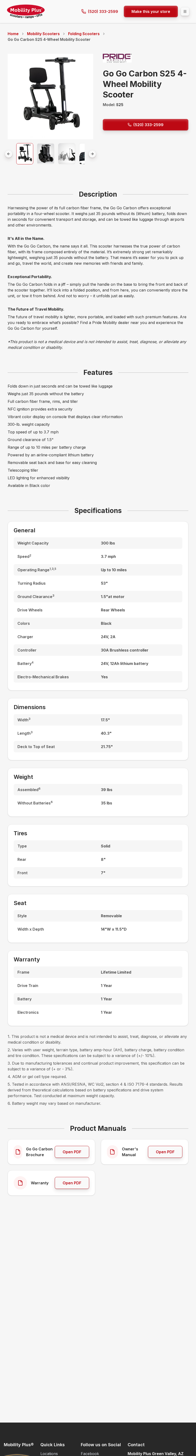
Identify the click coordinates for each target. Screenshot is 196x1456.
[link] (49, 39)
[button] (24, 153)
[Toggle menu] (185, 11)
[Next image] (92, 154)
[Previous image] (8, 154)
